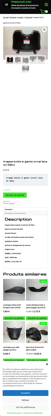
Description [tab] (9, 209)
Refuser (25, 400)
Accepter (25, 393)
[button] (47, 364)
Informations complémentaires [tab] (15, 213)
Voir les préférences (25, 407)
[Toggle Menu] (6, 4)
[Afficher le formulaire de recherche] (46, 4)
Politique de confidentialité (33, 413)
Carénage (11, 203)
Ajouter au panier (14, 195)
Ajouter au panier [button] (14, 318)
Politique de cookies (14, 413)
